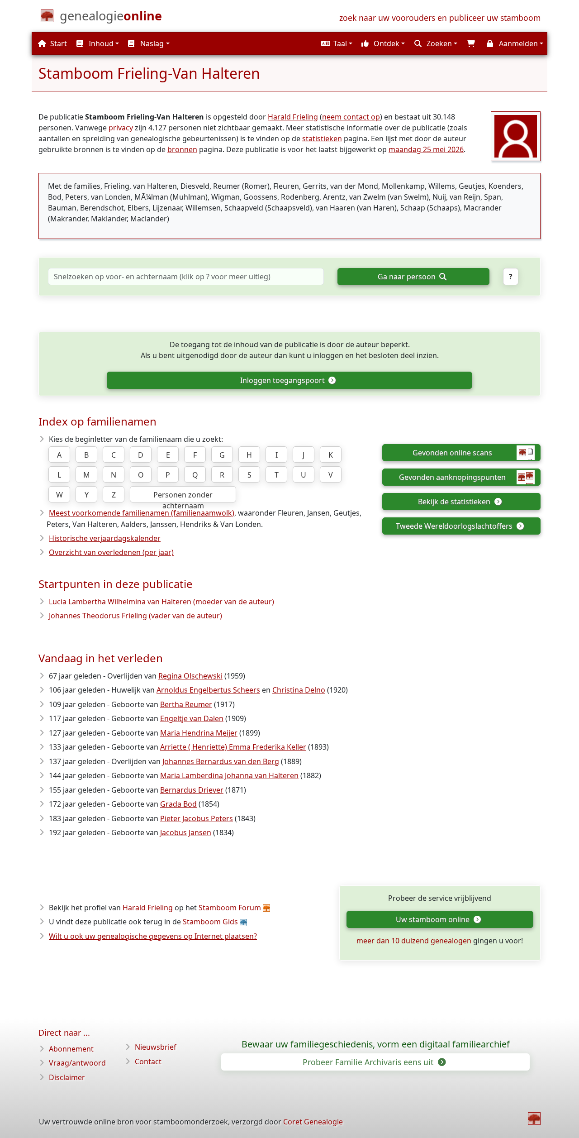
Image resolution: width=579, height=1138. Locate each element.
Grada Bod (178, 804)
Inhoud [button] (100, 43)
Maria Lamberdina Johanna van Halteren (229, 775)
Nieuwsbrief (155, 1047)
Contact (148, 1061)
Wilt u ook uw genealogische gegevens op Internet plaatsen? (153, 936)
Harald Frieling (293, 117)
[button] (335, 43)
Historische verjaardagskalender (105, 538)
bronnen (182, 149)
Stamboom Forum (230, 908)
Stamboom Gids (210, 922)
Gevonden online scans (452, 453)
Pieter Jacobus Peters (196, 818)
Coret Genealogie (313, 1122)
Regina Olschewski (190, 676)
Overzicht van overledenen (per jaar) (111, 552)
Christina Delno (298, 690)
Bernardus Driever (191, 790)
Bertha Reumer (186, 704)
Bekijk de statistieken (455, 502)
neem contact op (351, 117)
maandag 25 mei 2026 (426, 149)
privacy (121, 128)
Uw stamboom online (433, 919)
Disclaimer (67, 1077)
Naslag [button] (151, 43)
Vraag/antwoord (77, 1063)
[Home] (534, 1118)
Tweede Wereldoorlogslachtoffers (455, 526)
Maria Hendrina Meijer (198, 733)
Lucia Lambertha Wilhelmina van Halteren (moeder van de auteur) (161, 602)
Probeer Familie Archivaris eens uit (369, 1062)
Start (57, 43)
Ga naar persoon (407, 277)
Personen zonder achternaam (183, 496)
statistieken (322, 138)
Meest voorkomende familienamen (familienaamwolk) (141, 513)
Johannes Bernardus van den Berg (220, 761)
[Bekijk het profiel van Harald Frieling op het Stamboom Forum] (515, 135)
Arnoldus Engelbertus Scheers (208, 690)
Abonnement (71, 1049)
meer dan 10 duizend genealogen (413, 941)
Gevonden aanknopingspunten (452, 477)
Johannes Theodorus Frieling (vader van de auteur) (135, 616)
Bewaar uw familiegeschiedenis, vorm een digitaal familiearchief (376, 1044)
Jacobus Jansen (185, 832)
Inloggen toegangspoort (283, 380)
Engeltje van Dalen (191, 718)
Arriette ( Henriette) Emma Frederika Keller (233, 747)
